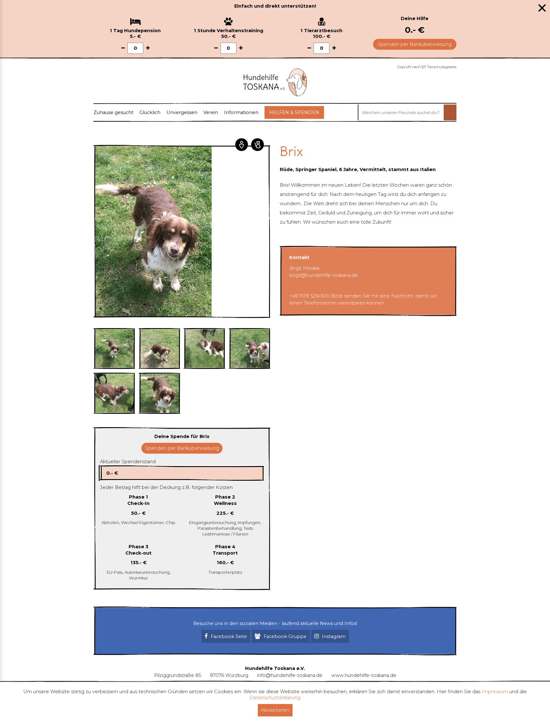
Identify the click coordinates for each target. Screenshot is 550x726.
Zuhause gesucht (113, 112)
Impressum (495, 691)
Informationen (241, 112)
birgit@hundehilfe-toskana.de (323, 275)
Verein (210, 112)
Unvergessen (181, 112)
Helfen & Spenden (294, 112)
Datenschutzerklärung (275, 698)
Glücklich (149, 112)
